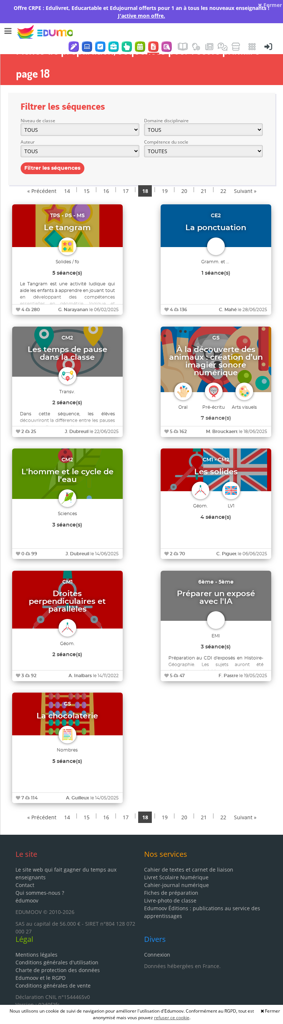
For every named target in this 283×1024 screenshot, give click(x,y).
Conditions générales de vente (53, 985)
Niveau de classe (38, 120)
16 (106, 190)
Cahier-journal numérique (176, 885)
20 (184, 190)
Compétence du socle (166, 142)
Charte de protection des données (57, 970)
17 (126, 190)
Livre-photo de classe (170, 900)
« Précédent (41, 190)
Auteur (28, 142)
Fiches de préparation (171, 892)
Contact (24, 885)
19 (165, 190)
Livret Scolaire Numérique (176, 877)
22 (223, 190)
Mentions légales (36, 954)
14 (67, 190)
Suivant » (245, 190)
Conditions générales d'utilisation (56, 962)
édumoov (26, 900)
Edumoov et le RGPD (40, 977)
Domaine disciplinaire (166, 120)
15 (87, 190)
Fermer (272, 4)
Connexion (157, 954)
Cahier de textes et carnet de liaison (188, 869)
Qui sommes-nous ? (39, 892)
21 (204, 190)
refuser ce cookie (171, 1017)
